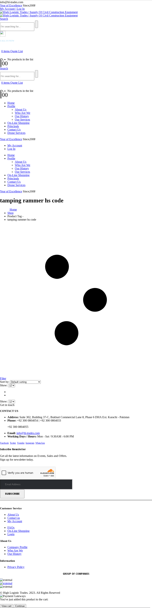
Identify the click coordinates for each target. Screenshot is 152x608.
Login (10, 534)
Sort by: (5, 381)
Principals (13, 126)
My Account (14, 145)
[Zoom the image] (76, 583)
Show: (4, 385)
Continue (20, 606)
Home (11, 102)
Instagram (30, 443)
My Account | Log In (12, 8)
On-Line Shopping (18, 122)
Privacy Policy (15, 567)
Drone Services (16, 132)
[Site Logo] (39, 14)
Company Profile (17, 547)
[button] (4, 18)
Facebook (4, 443)
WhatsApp (40, 443)
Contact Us (14, 129)
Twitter (13, 443)
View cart (6, 606)
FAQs (10, 527)
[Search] (36, 24)
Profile (11, 106)
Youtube (20, 443)
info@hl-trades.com (28, 433)
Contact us (13, 517)
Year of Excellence (11, 5)
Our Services (22, 119)
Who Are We (22, 112)
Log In (11, 148)
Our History (22, 116)
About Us (20, 109)
